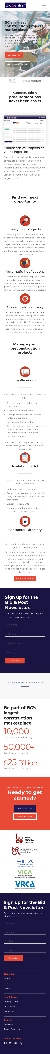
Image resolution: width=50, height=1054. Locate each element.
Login (6, 983)
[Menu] (42, 5)
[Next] (47, 42)
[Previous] (2, 42)
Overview (8, 1024)
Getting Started (11, 1002)
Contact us (9, 1011)
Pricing (7, 988)
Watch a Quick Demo (17, 64)
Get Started (14, 55)
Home (7, 978)
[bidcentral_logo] (21, 5)
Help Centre (9, 1006)
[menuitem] (42, 5)
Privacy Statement (12, 1029)
